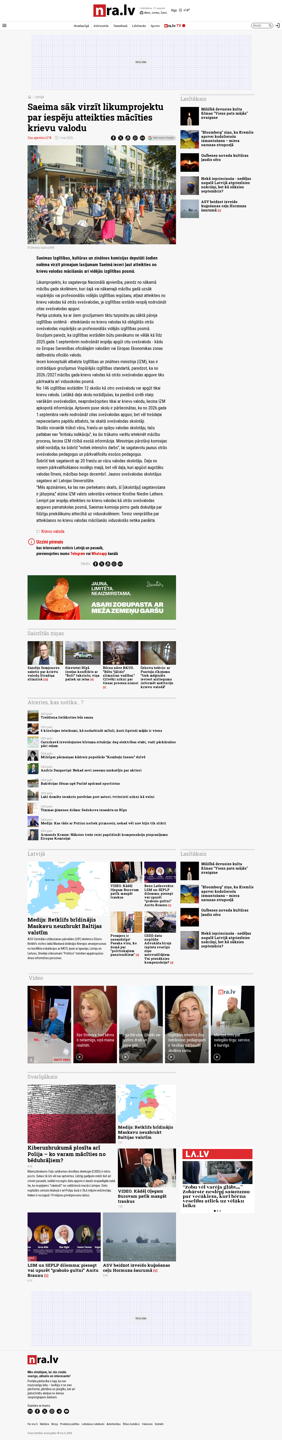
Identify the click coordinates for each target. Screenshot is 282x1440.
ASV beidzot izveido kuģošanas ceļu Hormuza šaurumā (223, 205)
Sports (155, 26)
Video (36, 977)
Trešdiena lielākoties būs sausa (67, 717)
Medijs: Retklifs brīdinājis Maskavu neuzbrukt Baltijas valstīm (65, 926)
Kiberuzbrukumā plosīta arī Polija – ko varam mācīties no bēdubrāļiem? (67, 1154)
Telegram (77, 553)
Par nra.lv (33, 1424)
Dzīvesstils (101, 26)
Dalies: (86, 564)
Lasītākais (193, 98)
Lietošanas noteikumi (93, 1424)
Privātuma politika (69, 1424)
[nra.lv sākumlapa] (114, 10)
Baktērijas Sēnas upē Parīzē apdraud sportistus (80, 783)
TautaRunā (120, 26)
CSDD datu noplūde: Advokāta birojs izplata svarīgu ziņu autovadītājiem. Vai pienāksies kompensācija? (157, 949)
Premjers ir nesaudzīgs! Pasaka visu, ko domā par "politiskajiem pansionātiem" (123, 945)
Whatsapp (99, 553)
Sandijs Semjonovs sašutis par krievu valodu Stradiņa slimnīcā (43, 673)
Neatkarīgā (81, 26)
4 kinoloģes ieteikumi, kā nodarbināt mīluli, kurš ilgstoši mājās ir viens (101, 730)
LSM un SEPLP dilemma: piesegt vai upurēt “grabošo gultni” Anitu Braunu (63, 1270)
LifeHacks (139, 26)
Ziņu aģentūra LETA (40, 138)
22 (45, 679)
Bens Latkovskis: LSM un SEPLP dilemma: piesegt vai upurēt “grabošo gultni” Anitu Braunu (159, 895)
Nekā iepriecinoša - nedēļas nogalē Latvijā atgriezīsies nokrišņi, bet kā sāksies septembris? (226, 185)
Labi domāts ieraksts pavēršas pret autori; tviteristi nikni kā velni (97, 797)
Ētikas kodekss (131, 1424)
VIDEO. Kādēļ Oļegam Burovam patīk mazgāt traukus (124, 891)
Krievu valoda (50, 531)
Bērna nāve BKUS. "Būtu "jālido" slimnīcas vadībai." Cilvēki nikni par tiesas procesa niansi (120, 675)
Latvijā (39, 97)
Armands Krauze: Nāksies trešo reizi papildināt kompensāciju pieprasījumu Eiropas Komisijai (104, 836)
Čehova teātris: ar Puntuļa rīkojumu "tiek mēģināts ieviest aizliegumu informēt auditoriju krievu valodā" (157, 677)
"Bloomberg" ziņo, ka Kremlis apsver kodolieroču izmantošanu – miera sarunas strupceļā (227, 138)
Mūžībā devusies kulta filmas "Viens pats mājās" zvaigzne (224, 113)
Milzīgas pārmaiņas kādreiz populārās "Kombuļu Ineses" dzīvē (93, 757)
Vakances (147, 1424)
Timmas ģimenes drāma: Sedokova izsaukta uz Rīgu (84, 810)
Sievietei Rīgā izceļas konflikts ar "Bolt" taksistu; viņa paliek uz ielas (82, 673)
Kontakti (159, 1424)
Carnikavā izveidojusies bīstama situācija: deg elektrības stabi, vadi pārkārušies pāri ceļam (108, 744)
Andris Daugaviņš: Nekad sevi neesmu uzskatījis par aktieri (91, 770)
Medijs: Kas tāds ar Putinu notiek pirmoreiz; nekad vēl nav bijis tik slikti (103, 823)
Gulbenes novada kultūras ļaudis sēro (225, 157)
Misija (54, 1424)
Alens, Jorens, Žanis (153, 13)
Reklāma (44, 1424)
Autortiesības (114, 1424)
